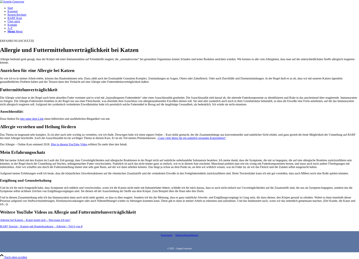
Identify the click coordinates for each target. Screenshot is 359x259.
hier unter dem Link (32, 118)
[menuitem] (183, 8)
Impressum (166, 235)
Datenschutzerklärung (186, 235)
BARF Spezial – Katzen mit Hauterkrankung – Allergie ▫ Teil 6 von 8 (41, 226)
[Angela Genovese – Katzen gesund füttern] (12, 1)
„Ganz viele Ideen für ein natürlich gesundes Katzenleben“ (191, 138)
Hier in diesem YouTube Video (69, 144)
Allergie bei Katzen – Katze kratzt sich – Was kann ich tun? (35, 220)
